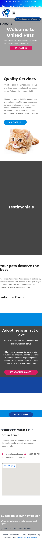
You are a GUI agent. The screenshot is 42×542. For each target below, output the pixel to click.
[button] (13, 13)
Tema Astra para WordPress (28, 537)
